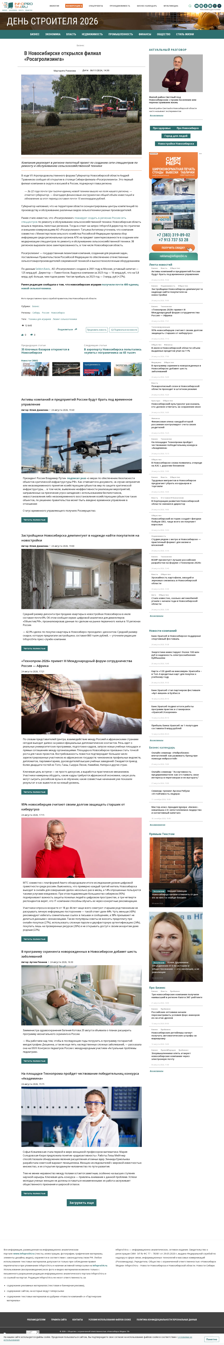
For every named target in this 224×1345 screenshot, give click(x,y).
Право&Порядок (168, 1050)
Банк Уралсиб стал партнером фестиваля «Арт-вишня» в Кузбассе (175, 692)
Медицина (156, 362)
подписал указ (76, 478)
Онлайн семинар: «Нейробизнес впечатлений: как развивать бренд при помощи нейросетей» (174, 755)
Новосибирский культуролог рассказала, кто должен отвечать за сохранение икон (176, 405)
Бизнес (80, 45)
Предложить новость (97, 330)
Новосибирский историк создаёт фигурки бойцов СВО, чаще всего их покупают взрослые (176, 521)
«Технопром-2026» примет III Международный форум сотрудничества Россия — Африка (175, 312)
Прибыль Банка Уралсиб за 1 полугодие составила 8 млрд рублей (174, 727)
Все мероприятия (157, 825)
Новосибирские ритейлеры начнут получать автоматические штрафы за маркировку (174, 1035)
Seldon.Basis (43, 268)
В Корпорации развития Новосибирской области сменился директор (175, 502)
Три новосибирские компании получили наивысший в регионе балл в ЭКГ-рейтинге (176, 996)
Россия (45, 312)
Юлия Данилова (39, 409)
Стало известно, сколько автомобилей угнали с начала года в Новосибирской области (174, 600)
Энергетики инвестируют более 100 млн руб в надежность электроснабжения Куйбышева (175, 654)
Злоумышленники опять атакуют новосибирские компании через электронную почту (171, 1056)
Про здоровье (162, 128)
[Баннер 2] (66, 369)
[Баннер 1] (35, 369)
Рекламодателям (210, 9)
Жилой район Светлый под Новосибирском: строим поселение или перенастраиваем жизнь (172, 99)
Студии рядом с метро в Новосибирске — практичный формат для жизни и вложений (176, 542)
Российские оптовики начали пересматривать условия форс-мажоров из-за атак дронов (175, 1014)
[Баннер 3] (97, 369)
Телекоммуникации (160, 327)
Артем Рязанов (38, 962)
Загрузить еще (81, 1203)
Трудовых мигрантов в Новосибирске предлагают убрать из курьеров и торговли (173, 483)
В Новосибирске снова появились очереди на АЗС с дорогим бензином (176, 464)
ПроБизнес (175, 991)
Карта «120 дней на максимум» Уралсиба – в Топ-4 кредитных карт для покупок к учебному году (176, 674)
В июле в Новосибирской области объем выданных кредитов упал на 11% (175, 349)
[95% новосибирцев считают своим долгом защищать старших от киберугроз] (81, 848)
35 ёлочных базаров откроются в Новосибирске (45, 351)
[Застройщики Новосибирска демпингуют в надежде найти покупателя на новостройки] (81, 579)
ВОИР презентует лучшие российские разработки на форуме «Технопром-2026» (176, 561)
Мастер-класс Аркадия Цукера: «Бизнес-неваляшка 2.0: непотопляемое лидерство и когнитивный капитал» (176, 809)
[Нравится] (22, 334)
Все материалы (156, 115)
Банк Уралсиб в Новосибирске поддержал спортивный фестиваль (176, 637)
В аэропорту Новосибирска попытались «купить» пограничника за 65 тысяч (113, 351)
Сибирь (36, 312)
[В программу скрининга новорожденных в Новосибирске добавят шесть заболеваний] (81, 995)
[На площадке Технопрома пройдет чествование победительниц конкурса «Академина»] (81, 1117)
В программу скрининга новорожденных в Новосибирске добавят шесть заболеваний (176, 368)
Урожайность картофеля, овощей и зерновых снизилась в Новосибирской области (174, 580)
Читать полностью (34, 519)
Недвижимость (168, 286)
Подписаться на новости (125, 330)
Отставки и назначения (172, 498)
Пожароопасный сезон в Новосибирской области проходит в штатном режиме (175, 387)
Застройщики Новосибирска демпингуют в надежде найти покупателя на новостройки (177, 291)
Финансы (168, 345)
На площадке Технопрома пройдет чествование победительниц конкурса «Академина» (174, 445)
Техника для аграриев (39, 319)
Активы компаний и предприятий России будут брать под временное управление (175, 273)
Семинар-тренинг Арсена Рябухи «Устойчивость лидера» (170, 792)
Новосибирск (58, 312)
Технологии (166, 306)
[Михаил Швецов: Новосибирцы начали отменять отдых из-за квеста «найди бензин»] (176, 872)
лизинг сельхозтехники (65, 319)
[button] (189, 5)
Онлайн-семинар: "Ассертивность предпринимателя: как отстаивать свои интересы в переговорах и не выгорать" (175, 774)
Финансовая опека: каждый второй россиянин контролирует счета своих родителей (173, 424)
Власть (164, 268)
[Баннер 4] (128, 369)
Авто (153, 595)
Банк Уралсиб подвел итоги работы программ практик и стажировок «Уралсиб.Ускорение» (172, 709)
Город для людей (176, 136)
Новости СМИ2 (29, 360)
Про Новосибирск (188, 128)
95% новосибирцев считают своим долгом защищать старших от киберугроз (177, 332)
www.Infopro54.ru (23, 1253)
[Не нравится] (31, 334)
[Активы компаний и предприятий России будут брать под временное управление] (81, 443)
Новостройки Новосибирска (176, 143)
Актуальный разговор (168, 50)
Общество (175, 268)
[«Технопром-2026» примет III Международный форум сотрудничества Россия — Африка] (81, 704)
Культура (155, 400)
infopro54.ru (100, 1265)
